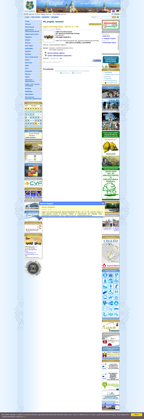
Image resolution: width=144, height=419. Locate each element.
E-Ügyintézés (108, 78)
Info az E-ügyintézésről (111, 80)
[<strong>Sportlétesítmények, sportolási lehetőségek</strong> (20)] (110, 308)
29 (38, 123)
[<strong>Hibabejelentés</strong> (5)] (116, 286)
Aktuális (27, 40)
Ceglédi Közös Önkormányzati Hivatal (32, 30)
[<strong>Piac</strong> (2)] (116, 303)
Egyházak (28, 51)
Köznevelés (28, 62)
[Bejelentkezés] (65, 73)
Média (27, 65)
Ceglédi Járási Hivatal (31, 34)
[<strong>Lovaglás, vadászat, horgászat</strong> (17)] (110, 297)
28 (35, 123)
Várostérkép (54, 17)
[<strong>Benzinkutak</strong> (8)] (105, 280)
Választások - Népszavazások (29, 80)
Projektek (28, 88)
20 (33, 120)
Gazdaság (28, 54)
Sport (26, 68)
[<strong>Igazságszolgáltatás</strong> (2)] (110, 291)
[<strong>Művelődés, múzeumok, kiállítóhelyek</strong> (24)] (116, 297)
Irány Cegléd (29, 45)
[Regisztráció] (77, 73)
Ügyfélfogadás (108, 72)
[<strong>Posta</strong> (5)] (105, 308)
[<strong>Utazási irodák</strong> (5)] (105, 314)
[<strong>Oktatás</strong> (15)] (110, 303)
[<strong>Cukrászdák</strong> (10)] (116, 280)
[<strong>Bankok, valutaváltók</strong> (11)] (110, 275)
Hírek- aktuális (35, 17)
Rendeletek (108, 76)
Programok (58, 29)
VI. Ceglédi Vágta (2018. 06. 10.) (107, 228)
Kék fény (27, 74)
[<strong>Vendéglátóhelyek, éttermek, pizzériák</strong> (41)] (110, 314)
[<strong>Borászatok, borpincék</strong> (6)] (116, 275)
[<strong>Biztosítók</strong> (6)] (110, 280)
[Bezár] (103, 203)
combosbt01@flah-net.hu (31, 254)
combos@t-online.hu (30, 252)
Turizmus (28, 43)
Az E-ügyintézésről (112, 82)
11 (28, 117)
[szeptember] (41, 106)
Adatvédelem (29, 94)
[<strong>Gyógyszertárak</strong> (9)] (110, 286)
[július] (40, 106)
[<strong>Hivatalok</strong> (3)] (105, 291)
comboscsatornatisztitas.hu (32, 257)
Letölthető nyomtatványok (112, 74)
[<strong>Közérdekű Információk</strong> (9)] (105, 275)
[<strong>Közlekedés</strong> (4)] (105, 297)
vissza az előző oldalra (94, 24)
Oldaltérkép (45, 17)
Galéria (27, 77)
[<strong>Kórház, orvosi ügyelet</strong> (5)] (116, 291)
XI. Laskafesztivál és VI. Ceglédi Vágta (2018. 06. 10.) (117, 229)
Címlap (27, 17)
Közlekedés (28, 71)
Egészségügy (29, 48)
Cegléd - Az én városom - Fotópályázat (32, 85)
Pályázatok (28, 37)
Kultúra (27, 60)
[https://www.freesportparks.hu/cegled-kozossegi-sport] (33, 276)
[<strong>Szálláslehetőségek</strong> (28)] (116, 308)
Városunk (28, 24)
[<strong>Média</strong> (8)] (105, 303)
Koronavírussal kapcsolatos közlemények (33, 97)
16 (40, 117)
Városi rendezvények (31, 57)
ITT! (25, 416)
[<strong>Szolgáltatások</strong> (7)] (116, 314)
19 (31, 120)
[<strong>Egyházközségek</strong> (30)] (105, 286)
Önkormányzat (29, 27)
